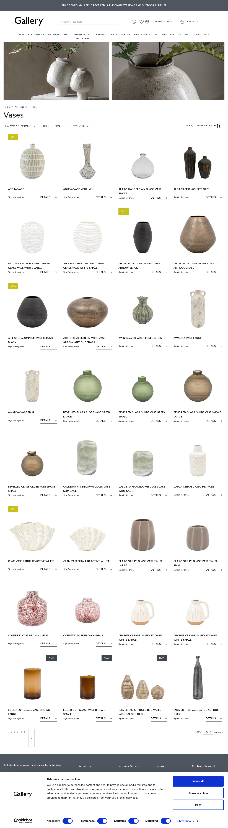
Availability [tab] (80, 126)
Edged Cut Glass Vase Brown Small (84, 712)
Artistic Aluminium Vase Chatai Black (30, 340)
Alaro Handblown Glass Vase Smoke (139, 191)
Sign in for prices (16, 197)
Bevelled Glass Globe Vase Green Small (141, 414)
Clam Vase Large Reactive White (31, 561)
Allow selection (198, 793)
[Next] (31, 738)
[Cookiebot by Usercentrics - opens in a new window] (23, 821)
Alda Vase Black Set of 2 (191, 189)
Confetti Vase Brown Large (28, 635)
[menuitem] (21, 34)
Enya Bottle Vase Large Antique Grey (196, 712)
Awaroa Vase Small (22, 412)
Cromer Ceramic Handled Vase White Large (140, 637)
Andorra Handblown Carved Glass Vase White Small (84, 266)
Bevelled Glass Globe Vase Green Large (86, 414)
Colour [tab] (26, 126)
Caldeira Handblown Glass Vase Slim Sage (86, 489)
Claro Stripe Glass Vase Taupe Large (140, 563)
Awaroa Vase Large (187, 338)
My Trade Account (162, 21)
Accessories (21, 106)
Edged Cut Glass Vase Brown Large (29, 712)
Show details (185, 820)
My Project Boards (143, 23)
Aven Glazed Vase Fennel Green (140, 338)
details (45, 197)
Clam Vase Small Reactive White (86, 561)
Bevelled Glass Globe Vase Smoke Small (31, 489)
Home (7, 106)
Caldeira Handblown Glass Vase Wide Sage (141, 489)
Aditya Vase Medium (77, 189)
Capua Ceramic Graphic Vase (193, 486)
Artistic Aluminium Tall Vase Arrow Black (139, 266)
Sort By (189, 125)
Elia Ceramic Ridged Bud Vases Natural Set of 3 (139, 712)
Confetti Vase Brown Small (83, 635)
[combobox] (88, 22)
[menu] (114, 36)
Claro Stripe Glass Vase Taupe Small (195, 563)
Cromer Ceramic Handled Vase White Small (195, 637)
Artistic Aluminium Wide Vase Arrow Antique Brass (84, 340)
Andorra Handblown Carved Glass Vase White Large (29, 266)
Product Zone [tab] (51, 126)
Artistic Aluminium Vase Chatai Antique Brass (195, 266)
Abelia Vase (16, 189)
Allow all (198, 781)
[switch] (102, 821)
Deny (198, 804)
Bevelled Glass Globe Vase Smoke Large (197, 414)
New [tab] (6, 126)
